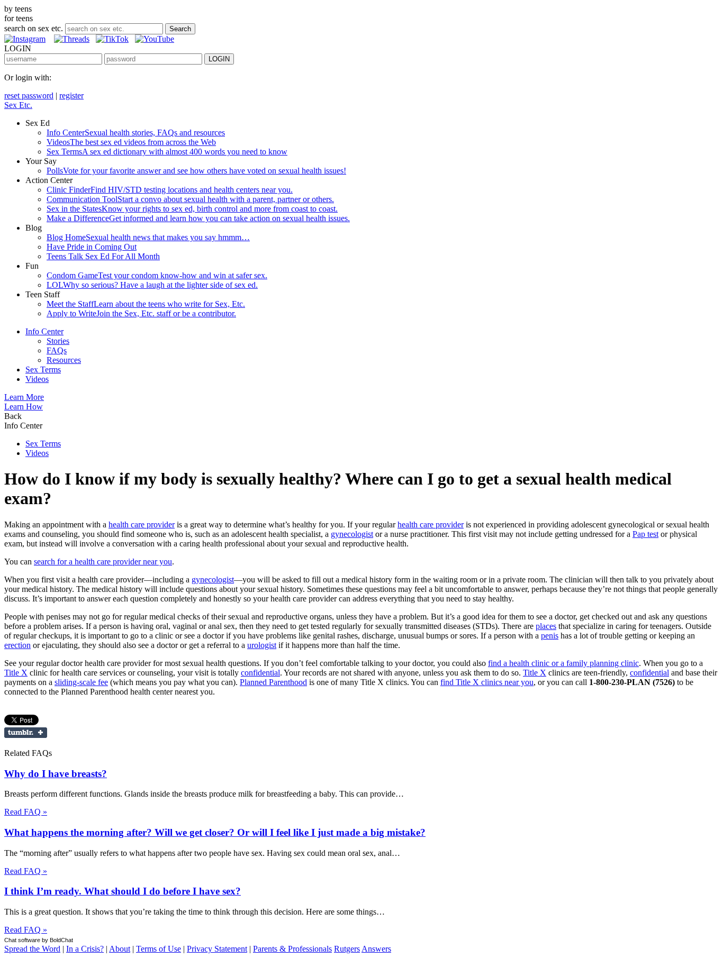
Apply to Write (141, 313)
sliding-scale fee (81, 682)
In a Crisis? (85, 948)
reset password (28, 95)
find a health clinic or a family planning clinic (563, 663)
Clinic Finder (170, 189)
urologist (261, 645)
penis (549, 635)
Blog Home (148, 237)
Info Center (136, 132)
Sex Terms (167, 151)
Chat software (22, 940)
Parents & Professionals (292, 948)
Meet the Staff (146, 303)
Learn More (24, 397)
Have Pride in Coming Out (92, 246)
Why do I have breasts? (55, 773)
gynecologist (352, 534)
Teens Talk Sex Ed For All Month (103, 256)
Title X (16, 672)
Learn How (23, 406)
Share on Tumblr (25, 732)
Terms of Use (158, 948)
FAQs (57, 350)
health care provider (142, 524)
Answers (376, 948)
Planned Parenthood (273, 682)
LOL (152, 284)
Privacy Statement (217, 948)
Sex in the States (192, 208)
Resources (64, 359)
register (71, 95)
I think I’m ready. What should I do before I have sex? (122, 891)
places (546, 626)
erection (17, 645)
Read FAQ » (25, 811)
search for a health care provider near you (103, 561)
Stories (58, 340)
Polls (196, 170)
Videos (131, 142)
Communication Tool (190, 199)
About (119, 948)
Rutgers (347, 948)
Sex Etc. (18, 105)
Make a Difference (198, 218)
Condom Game (157, 275)
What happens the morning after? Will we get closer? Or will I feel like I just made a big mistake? (215, 832)
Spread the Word (32, 948)
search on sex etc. (33, 28)
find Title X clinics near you (487, 682)
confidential (260, 672)
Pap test (645, 534)
